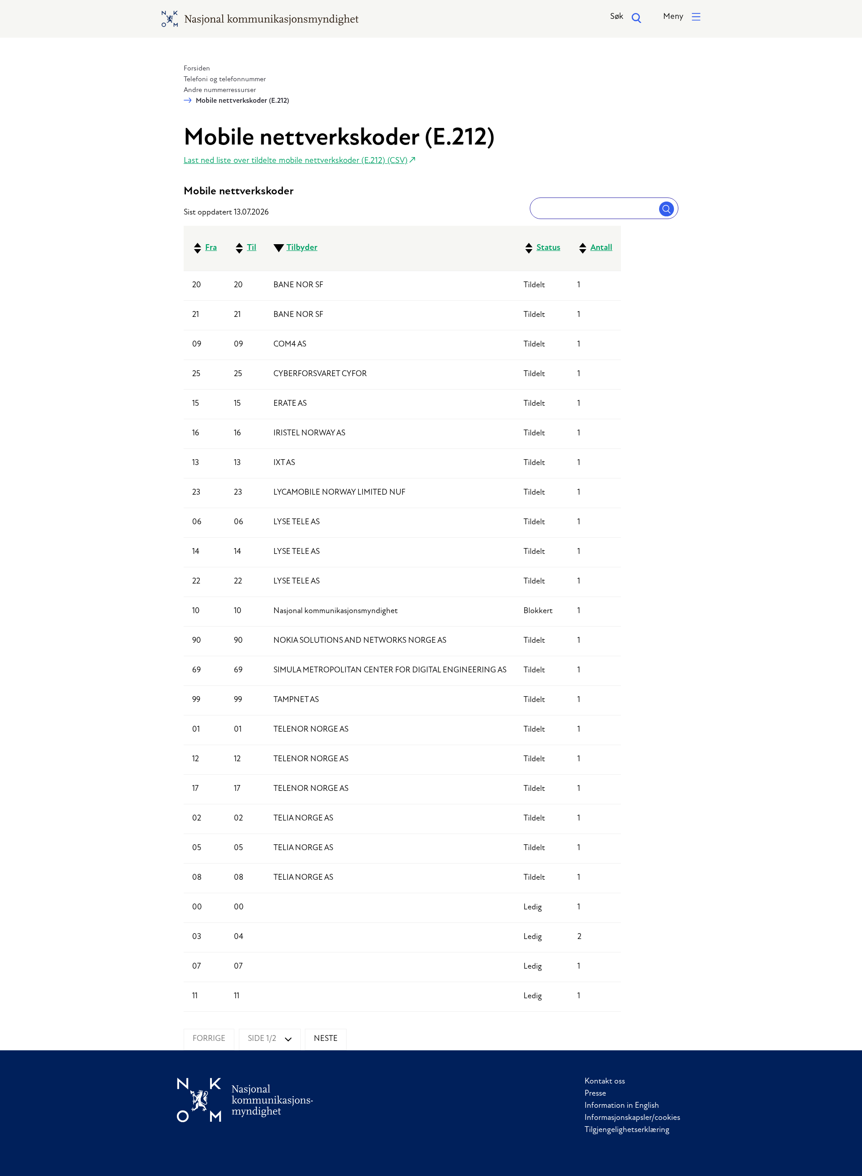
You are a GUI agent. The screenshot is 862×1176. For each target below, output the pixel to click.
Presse (595, 1094)
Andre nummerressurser (220, 90)
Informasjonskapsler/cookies (632, 1118)
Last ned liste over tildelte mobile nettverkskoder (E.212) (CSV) (296, 161)
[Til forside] (245, 1100)
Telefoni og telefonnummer (225, 79)
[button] (681, 17)
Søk (616, 17)
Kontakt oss (605, 1082)
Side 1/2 (262, 1039)
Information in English (622, 1106)
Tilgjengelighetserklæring (627, 1130)
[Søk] (666, 208)
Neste (326, 1039)
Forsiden (197, 68)
